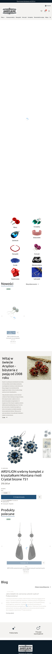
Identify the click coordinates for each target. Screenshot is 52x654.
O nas (3, 417)
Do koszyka (10, 332)
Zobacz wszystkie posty (42, 587)
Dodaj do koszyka (19, 497)
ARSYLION (5, 468)
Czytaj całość (10, 613)
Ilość (2, 490)
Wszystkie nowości (31, 284)
